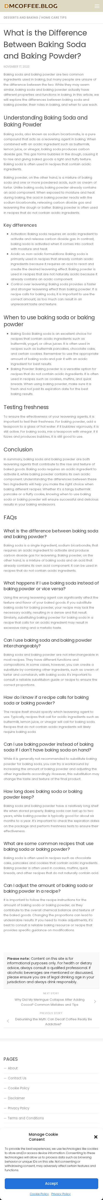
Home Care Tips (54, 17)
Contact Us (17, 1078)
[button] (95, 1137)
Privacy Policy (61, 1194)
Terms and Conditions (26, 1118)
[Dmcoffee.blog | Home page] (40, 6)
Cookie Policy (39, 1194)
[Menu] (97, 6)
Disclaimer (16, 1098)
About (13, 1068)
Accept (51, 1183)
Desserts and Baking (21, 17)
